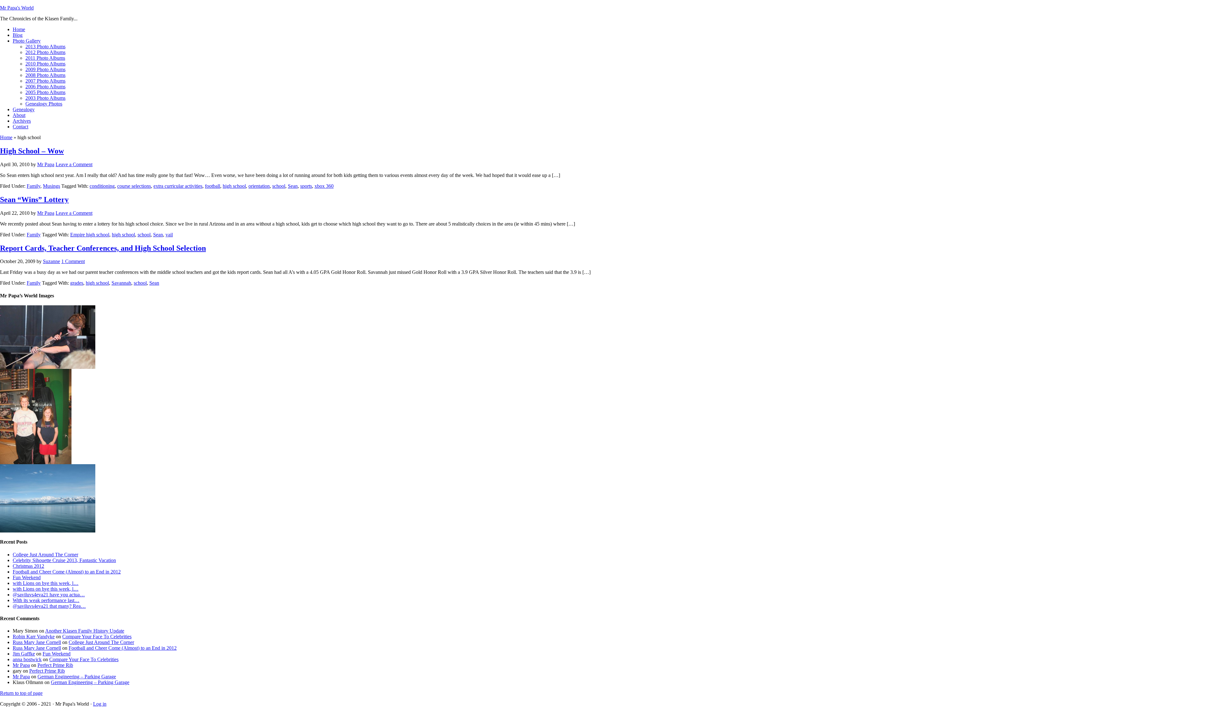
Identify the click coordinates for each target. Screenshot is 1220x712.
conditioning (102, 186)
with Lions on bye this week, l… (45, 583)
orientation (259, 186)
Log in (99, 704)
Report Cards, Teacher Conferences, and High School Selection (103, 248)
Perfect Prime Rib (55, 665)
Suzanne (51, 261)
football (212, 186)
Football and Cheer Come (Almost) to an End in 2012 (67, 571)
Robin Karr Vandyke (34, 636)
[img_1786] (47, 530)
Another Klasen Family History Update (84, 631)
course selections (134, 186)
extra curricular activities (177, 186)
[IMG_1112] (47, 367)
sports (306, 186)
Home (6, 137)
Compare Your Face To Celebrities (97, 636)
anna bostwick (27, 659)
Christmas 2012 (28, 566)
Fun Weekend (27, 577)
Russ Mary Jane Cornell (37, 642)
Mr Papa (45, 164)
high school (234, 186)
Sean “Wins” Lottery (34, 199)
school (278, 186)
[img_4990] (35, 462)
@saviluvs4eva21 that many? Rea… (49, 606)
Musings (51, 186)
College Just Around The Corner (45, 554)
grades (76, 283)
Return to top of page (21, 693)
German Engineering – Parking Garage (76, 676)
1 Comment (73, 261)
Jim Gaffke (24, 653)
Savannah (121, 283)
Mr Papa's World (17, 7)
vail (169, 234)
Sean (293, 186)
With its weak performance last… (46, 600)
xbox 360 (324, 186)
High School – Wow (32, 151)
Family (33, 186)
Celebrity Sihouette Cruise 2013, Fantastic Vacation (64, 560)
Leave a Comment (74, 164)
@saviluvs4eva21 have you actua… (49, 594)
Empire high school (89, 234)
